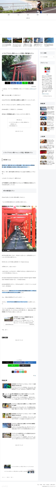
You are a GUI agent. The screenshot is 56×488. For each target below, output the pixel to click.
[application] (19, 229)
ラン (3, 337)
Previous (0, 34)
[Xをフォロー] (13, 372)
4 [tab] (30, 49)
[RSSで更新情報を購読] (25, 372)
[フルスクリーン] (34, 250)
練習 (7, 337)
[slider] (18, 250)
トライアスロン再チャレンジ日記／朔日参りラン (19, 122)
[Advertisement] (28, 28)
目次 (18, 119)
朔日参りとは (13, 124)
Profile (41, 484)
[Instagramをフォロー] (15, 372)
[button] (30, 83)
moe (47, 74)
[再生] (3, 250)
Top (38, 484)
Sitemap (47, 484)
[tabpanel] (7, 42)
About (44, 484)
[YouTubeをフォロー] (18, 372)
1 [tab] (25, 49)
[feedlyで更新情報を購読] (23, 372)
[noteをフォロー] (20, 372)
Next (55, 34)
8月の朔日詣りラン (13, 125)
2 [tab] (27, 49)
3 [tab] (28, 49)
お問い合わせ (52, 484)
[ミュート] (33, 250)
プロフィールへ (45, 93)
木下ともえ (32, 88)
